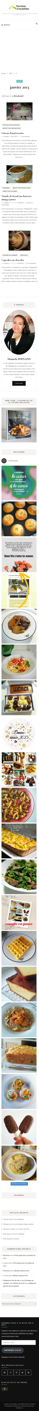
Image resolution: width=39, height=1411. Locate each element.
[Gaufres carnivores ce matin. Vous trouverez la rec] (19, 948)
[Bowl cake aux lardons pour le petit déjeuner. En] (19, 1163)
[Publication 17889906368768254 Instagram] (19, 590)
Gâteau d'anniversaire (13, 133)
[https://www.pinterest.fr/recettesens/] (28, 1372)
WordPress (19, 1408)
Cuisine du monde (10, 255)
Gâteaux (24, 255)
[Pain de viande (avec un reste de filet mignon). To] (19, 1055)
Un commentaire (31, 263)
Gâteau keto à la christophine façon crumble (18, 1224)
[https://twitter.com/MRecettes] (22, 1372)
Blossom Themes (20, 1406)
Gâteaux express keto (22, 1271)
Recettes (6, 136)
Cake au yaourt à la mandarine (13, 1219)
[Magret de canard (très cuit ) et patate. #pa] (19, 626)
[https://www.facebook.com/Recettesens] (4, 1372)
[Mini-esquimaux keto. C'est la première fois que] (19, 1127)
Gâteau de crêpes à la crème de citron (16, 1229)
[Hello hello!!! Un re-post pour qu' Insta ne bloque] (19, 876)
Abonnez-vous (12, 1350)
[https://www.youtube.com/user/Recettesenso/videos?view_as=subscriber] (16, 1372)
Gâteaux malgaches (11, 125)
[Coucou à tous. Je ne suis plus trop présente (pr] (19, 769)
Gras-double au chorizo (11, 1239)
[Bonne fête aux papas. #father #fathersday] (19, 483)
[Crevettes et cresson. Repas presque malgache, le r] (19, 1020)
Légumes (6, 188)
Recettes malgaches (11, 128)
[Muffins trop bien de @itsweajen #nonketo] (19, 518)
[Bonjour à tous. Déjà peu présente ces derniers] (19, 912)
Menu (7, 25)
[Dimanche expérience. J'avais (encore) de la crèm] (19, 984)
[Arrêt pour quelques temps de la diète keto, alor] (19, 662)
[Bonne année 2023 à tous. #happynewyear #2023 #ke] (19, 733)
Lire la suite (19, 383)
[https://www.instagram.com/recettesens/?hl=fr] (10, 1372)
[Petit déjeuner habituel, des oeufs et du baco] (19, 1091)
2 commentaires (25, 136)
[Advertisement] (19, 50)
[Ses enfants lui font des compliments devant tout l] (19, 554)
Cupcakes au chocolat (13, 260)
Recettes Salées (10, 191)
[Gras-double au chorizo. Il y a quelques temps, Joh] (19, 805)
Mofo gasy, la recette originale (13, 1234)
